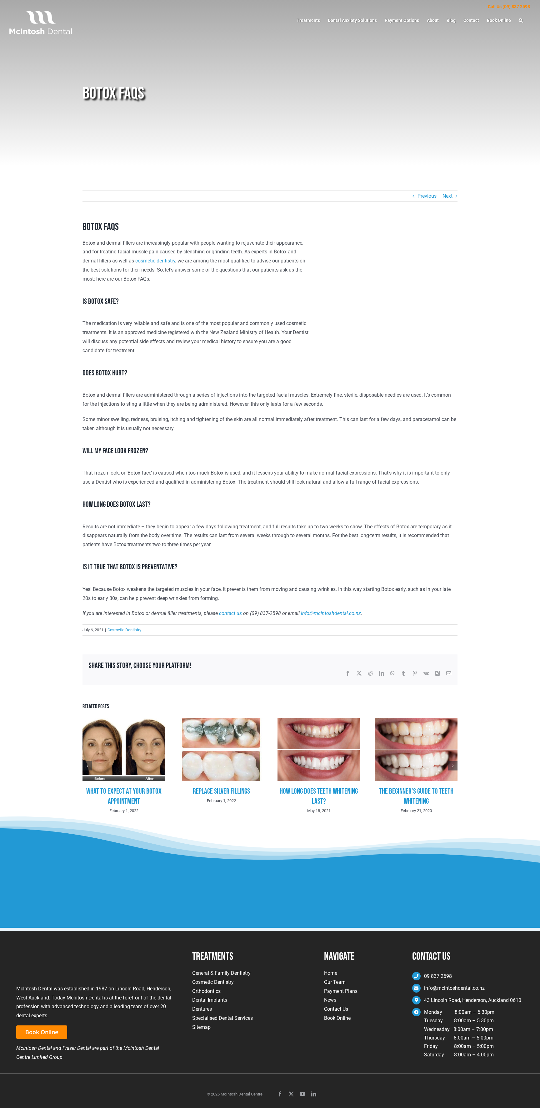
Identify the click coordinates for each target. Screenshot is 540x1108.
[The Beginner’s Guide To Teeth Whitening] (416, 721)
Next (447, 196)
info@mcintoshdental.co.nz (331, 613)
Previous (427, 196)
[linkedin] (313, 1093)
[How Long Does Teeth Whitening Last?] (319, 721)
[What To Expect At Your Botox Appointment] (123, 721)
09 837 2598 (438, 976)
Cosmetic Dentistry (124, 630)
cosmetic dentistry (155, 261)
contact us (230, 613)
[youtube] (302, 1093)
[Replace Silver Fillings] (221, 721)
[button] (521, 20)
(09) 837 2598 (516, 6)
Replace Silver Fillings (221, 791)
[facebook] (280, 1093)
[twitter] (291, 1093)
